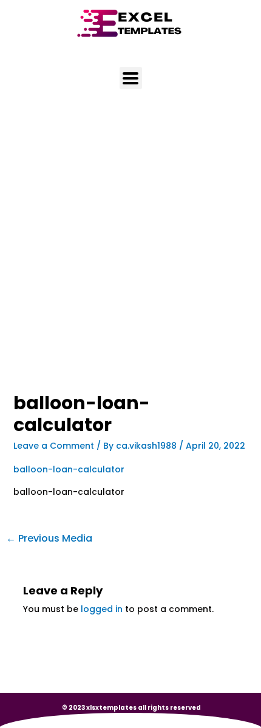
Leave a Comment (53, 446)
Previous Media (49, 538)
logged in (102, 609)
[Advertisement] (130, 257)
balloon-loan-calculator (68, 469)
